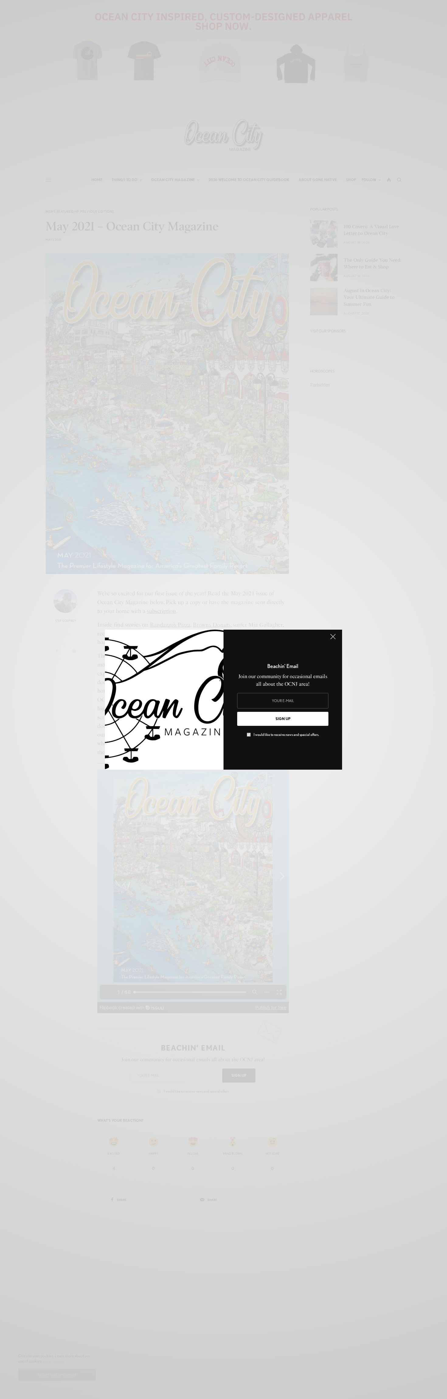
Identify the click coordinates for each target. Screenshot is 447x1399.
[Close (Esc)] (333, 639)
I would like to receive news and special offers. (286, 734)
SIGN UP (282, 718)
